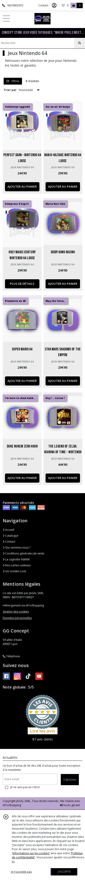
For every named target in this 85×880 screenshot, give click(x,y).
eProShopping (12, 805)
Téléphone (12, 656)
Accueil (9, 530)
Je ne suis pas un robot (25, 787)
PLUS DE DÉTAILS (22, 284)
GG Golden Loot (15, 571)
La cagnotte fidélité (17, 559)
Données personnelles (17, 618)
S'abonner (69, 780)
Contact (43, 5)
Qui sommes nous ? (17, 547)
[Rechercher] (79, 43)
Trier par (10, 90)
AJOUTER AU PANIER (22, 186)
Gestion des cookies (16, 611)
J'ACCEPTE (64, 872)
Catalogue (11, 536)
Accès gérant (71, 805)
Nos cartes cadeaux (18, 565)
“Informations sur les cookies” (31, 853)
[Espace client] (54, 5)
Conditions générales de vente (24, 553)
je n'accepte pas (21, 872)
